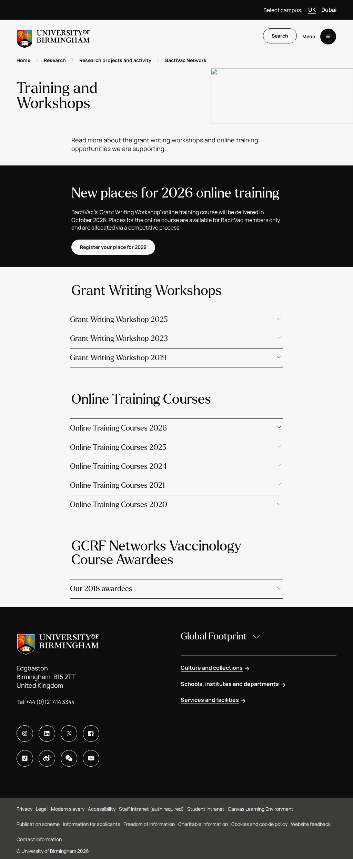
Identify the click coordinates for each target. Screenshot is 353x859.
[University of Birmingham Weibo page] (47, 758)
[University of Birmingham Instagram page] (25, 733)
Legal (42, 809)
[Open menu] (328, 36)
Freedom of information (149, 824)
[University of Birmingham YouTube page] (91, 758)
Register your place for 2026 (113, 247)
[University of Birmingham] (53, 36)
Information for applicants (91, 824)
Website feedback (311, 824)
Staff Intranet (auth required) (151, 809)
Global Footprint (214, 636)
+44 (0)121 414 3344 (50, 702)
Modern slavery (67, 809)
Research (55, 60)
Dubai (328, 9)
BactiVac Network (185, 60)
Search (280, 35)
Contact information (39, 839)
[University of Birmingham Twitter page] (69, 733)
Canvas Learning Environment (260, 809)
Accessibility (101, 809)
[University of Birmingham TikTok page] (25, 758)
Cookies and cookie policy (259, 824)
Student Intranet (205, 809)
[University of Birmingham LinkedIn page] (47, 733)
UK (312, 9)
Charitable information (203, 824)
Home (23, 60)
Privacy (24, 809)
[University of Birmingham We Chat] (69, 758)
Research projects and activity (115, 60)
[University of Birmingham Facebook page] (91, 733)
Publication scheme (38, 824)
